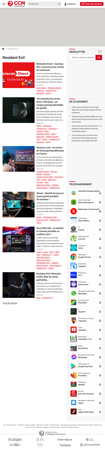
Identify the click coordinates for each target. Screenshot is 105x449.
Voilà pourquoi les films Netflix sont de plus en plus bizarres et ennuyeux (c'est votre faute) (87, 119)
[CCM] (16, 4)
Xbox (47, 131)
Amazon (46, 174)
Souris (48, 93)
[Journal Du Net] (40, 439)
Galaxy (51, 268)
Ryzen (56, 255)
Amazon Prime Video (44, 177)
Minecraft (47, 126)
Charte (29, 427)
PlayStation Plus (49, 217)
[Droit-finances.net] (89, 439)
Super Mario (41, 88)
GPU (51, 252)
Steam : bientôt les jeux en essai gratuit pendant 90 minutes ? (50, 196)
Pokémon (40, 91)
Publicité (39, 425)
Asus (38, 255)
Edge (44, 180)
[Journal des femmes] (15, 439)
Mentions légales (43, 427)
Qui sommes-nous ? (10, 425)
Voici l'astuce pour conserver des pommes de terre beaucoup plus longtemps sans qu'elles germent (85, 138)
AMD (57, 252)
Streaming (53, 129)
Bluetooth (40, 137)
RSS (34, 427)
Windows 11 (47, 255)
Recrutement (55, 425)
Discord (54, 172)
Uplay (45, 252)
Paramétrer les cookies (85, 425)
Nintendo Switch (54, 88)
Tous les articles (10, 303)
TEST (38, 139)
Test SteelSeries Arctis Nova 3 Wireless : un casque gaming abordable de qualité (49, 103)
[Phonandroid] (89, 444)
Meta (53, 134)
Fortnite (39, 131)
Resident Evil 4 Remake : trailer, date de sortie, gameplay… (49, 276)
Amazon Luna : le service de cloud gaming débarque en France (50, 150)
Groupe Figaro (55, 427)
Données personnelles (68, 425)
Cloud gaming (42, 188)
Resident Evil (51, 91)
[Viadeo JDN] (40, 444)
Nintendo (40, 93)
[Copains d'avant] (15, 444)
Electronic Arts (42, 220)
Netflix (39, 174)
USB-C (44, 139)
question (93, 4)
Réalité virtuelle (52, 137)
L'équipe (21, 425)
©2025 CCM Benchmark (70, 427)
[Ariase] (64, 444)
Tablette (55, 185)
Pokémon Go (41, 129)
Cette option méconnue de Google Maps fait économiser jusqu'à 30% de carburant (86, 110)
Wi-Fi (38, 180)
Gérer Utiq (98, 425)
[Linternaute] (64, 439)
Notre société (30, 425)
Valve (48, 142)
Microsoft (52, 180)
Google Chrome (42, 172)
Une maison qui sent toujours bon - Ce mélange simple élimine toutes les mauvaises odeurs (87, 128)
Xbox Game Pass (43, 185)
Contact (46, 425)
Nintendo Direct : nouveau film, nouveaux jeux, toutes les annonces (50, 66)
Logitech (54, 263)
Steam (39, 126)
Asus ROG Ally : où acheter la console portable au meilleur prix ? (50, 231)
